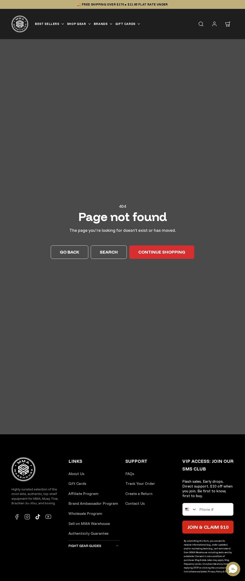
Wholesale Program (85, 513)
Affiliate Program (83, 493)
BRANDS (101, 24)
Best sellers (47, 24)
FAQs (129, 473)
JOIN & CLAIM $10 (208, 527)
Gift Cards (77, 483)
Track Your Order (140, 483)
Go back (69, 252)
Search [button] (109, 252)
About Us (76, 473)
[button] (228, 24)
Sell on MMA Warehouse (89, 523)
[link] (214, 24)
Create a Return (138, 493)
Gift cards (125, 24)
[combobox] (190, 509)
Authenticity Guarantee (88, 533)
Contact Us (135, 503)
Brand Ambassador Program (93, 503)
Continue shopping (161, 252)
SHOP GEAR (76, 24)
